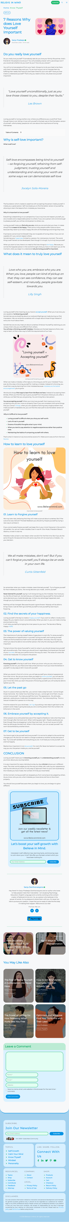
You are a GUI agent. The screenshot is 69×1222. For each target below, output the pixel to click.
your (42, 312)
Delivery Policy (51, 1188)
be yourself (29, 746)
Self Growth (13, 1151)
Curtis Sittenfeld (35, 571)
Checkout (49, 1183)
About (29, 1175)
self (45, 312)
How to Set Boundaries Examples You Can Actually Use (48, 983)
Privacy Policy (32, 1185)
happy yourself (34, 618)
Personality (13, 1163)
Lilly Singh (34, 294)
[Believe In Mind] (11, 2)
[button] (62, 2)
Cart (47, 1180)
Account (49, 1178)
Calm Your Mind (15, 1154)
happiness (19, 238)
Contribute (12, 1183)
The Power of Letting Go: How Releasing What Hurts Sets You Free (17, 1018)
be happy (50, 244)
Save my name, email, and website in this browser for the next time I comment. (32, 1090)
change (17, 405)
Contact (30, 1178)
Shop (10, 1178)
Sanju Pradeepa (18, 40)
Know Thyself (16, 8)
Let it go (32, 705)
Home (6, 8)
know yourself (47, 676)
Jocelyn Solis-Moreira (34, 188)
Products (49, 1175)
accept (38, 312)
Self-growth (41, 993)
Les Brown (34, 103)
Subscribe (53, 862)
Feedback (11, 1185)
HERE (11, 626)
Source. (6, 439)
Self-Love (7, 12)
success (11, 652)
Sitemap (11, 1188)
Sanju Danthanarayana (33, 887)
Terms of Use (31, 1188)
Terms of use (16, 1209)
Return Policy (51, 1185)
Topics (10, 1175)
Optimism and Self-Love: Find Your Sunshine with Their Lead (49, 1018)
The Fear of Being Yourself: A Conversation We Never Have (18, 983)
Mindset (12, 1160)
